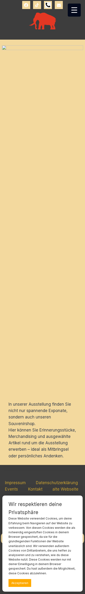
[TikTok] (37, 5)
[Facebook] (26, 5)
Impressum (15, 482)
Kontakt (35, 489)
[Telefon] (48, 5)
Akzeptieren (19, 583)
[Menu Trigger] (74, 10)
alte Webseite (65, 489)
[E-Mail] (59, 5)
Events (11, 489)
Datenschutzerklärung (57, 482)
